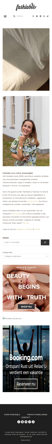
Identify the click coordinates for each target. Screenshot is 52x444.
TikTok (37, 229)
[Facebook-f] (33, 16)
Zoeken (6, 238)
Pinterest (28, 229)
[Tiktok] (47, 16)
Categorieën (7, 252)
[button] (5, 16)
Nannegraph (17, 214)
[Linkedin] (40, 16)
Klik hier (26, 223)
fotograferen (33, 201)
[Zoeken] (45, 242)
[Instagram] (44, 16)
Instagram (20, 229)
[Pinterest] (36, 16)
